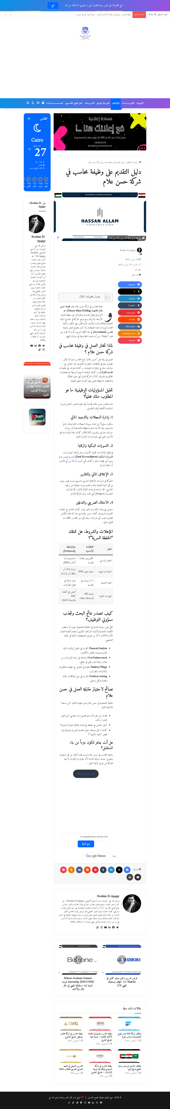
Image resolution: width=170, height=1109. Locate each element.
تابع (53, 5)
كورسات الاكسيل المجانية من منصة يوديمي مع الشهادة (111, 15)
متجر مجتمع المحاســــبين (73, 103)
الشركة (74, 461)
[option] (43, 380)
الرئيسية (136, 162)
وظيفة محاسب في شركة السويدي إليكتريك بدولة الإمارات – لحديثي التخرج (101, 1069)
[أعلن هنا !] (100, 132)
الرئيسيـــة (140, 103)
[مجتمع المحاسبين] (85, 33)
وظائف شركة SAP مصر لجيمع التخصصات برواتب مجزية (129, 1035)
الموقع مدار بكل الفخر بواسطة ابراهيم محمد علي (65, 1097)
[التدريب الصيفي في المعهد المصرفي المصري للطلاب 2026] (71, 1056)
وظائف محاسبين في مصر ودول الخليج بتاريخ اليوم (129, 1067)
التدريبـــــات (89, 103)
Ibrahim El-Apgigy (128, 250)
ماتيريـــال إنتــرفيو (103, 103)
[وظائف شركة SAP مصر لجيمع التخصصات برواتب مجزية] (129, 1023)
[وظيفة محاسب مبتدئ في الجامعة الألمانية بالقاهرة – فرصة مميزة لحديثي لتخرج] (100, 1023)
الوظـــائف (116, 103)
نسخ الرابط (86, 844)
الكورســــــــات (128, 103)
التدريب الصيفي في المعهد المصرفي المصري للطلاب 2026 (71, 1067)
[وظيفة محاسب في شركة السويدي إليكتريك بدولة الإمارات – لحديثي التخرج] (100, 1056)
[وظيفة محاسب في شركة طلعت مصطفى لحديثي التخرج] (71, 1023)
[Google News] (95, 856)
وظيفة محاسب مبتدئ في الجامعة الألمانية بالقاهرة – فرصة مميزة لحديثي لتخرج (100, 1037)
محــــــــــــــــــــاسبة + (55, 103)
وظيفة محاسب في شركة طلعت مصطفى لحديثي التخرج (72, 1035)
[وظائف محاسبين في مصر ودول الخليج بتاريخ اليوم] (129, 1056)
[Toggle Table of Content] (105, 297)
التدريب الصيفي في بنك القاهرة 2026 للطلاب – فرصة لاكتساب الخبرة (43, 388)
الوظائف (129, 162)
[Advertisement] (85, 71)
